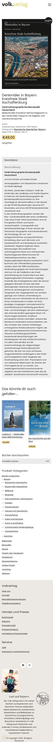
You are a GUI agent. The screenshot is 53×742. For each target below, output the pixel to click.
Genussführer (11, 515)
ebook (5, 549)
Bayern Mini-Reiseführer (16, 486)
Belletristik (7, 541)
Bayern (42, 129)
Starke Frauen (8, 565)
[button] (49, 4)
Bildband (9, 490)
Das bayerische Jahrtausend (18, 499)
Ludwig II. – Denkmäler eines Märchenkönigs (13, 435)
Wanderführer (11, 531)
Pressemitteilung (10, 629)
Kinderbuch (7, 557)
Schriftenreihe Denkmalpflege (19, 527)
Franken (8, 503)
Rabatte (6, 621)
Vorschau (6, 569)
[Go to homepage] (15, 4)
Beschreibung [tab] (11, 160)
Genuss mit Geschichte (16, 511)
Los (47, 461)
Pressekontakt (9, 625)
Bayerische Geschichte (25, 129)
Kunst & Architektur (14, 523)
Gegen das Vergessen (12, 553)
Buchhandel (7, 617)
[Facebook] (23, 665)
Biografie (9, 494)
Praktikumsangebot (11, 603)
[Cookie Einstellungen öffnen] (5, 737)
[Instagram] (29, 665)
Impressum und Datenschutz (16, 651)
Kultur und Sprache (14, 519)
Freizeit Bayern (12, 507)
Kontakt (6, 595)
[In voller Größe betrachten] (6, 23)
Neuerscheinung (9, 561)
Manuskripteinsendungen (14, 599)
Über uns (6, 591)
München (8, 536)
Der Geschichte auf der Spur (39, 439)
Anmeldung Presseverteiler (15, 633)
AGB (4, 647)
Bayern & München (11, 476)
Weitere (6, 573)
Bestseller (6, 545)
